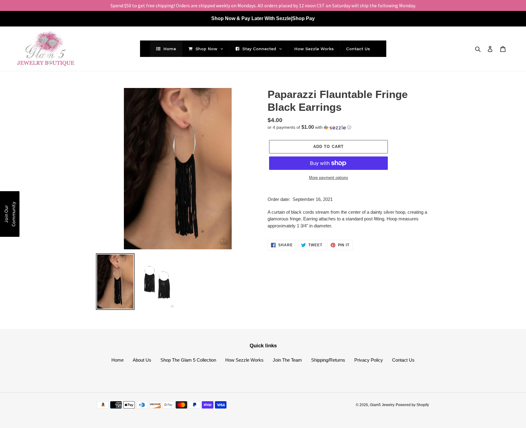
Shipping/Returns (328, 360)
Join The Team (287, 360)
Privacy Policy (368, 360)
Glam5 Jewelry (382, 405)
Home (117, 360)
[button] (309, 127)
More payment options (328, 177)
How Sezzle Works (244, 360)
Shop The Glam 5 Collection (188, 360)
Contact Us (403, 360)
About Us (142, 360)
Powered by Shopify (412, 405)
